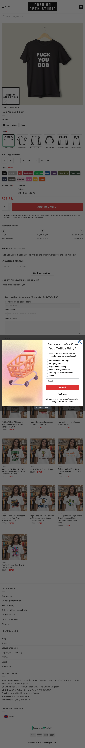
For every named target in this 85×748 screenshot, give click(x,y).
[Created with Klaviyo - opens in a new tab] (42, 407)
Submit (63, 387)
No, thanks (63, 394)
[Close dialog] (80, 342)
